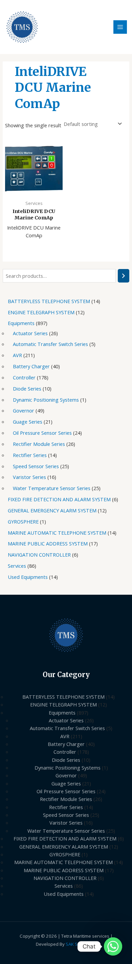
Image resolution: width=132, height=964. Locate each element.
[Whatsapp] (113, 946)
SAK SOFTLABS (81, 944)
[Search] (124, 276)
